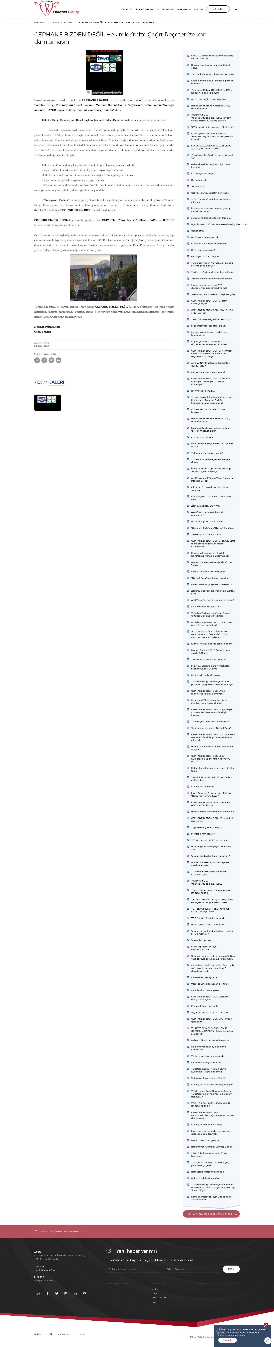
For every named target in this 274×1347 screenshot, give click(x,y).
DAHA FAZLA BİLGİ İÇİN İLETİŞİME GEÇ (210, 1214)
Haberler (168, 9)
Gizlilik (49, 1334)
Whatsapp (267, 1340)
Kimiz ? (155, 1289)
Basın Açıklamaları (147, 9)
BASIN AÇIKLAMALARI (62, 22)
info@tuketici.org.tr (45, 1280)
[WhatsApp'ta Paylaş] (37, 360)
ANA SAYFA (39, 22)
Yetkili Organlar (159, 1298)
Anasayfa (127, 9)
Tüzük (154, 1293)
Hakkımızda (184, 9)
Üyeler (155, 1302)
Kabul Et (227, 1340)
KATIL (231, 1269)
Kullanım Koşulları (66, 1334)
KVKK (82, 1334)
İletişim (198, 9)
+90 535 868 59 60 (44, 1269)
